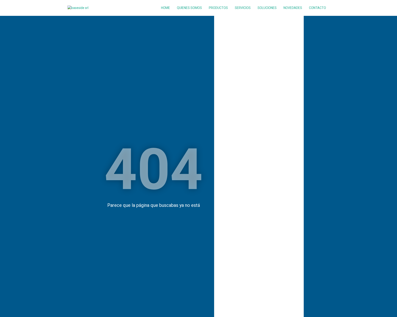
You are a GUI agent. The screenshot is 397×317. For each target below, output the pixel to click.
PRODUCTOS (218, 8)
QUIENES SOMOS (189, 8)
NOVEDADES (293, 8)
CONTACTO (317, 8)
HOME (165, 8)
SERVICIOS (243, 8)
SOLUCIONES (267, 8)
